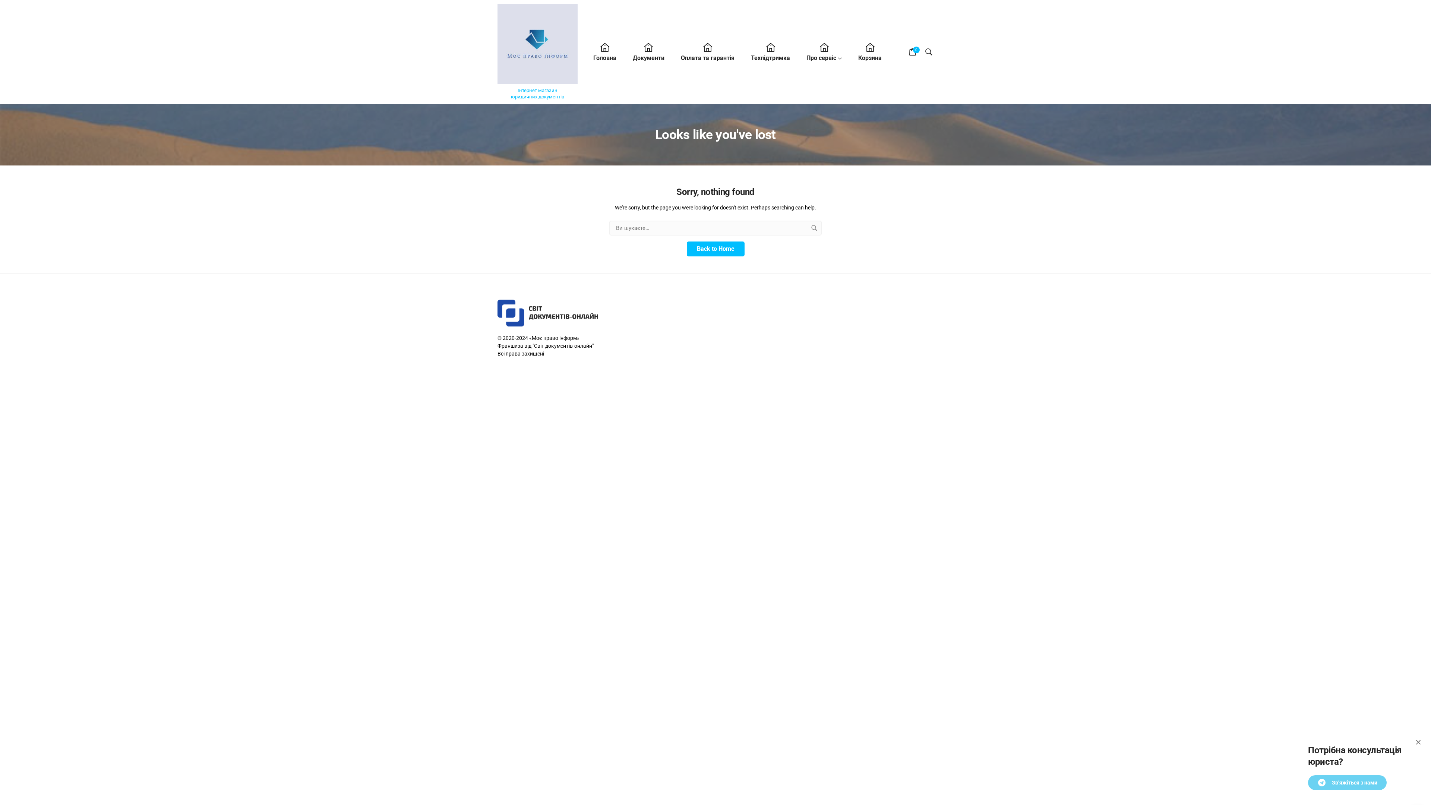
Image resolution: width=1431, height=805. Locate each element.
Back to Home (716, 248)
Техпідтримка (770, 57)
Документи (648, 57)
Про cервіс (821, 57)
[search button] (814, 228)
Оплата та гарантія (708, 57)
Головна (604, 57)
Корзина (870, 57)
